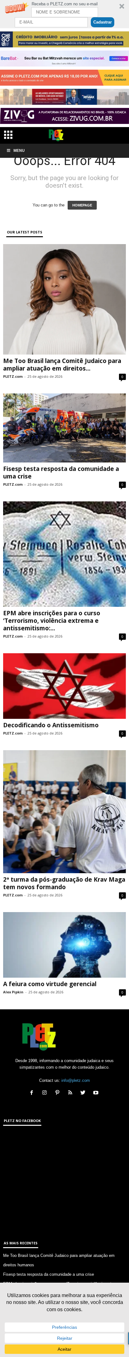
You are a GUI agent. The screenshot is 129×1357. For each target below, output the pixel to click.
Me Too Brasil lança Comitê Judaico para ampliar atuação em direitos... (62, 364)
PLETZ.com (13, 376)
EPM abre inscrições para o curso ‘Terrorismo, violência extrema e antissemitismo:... (51, 620)
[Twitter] (84, 1093)
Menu (19, 150)
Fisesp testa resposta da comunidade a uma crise (61, 472)
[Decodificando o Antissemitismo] (64, 686)
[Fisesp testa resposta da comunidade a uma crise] (64, 428)
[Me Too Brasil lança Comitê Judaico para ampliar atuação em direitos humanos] (64, 299)
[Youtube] (96, 1093)
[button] (64, 14)
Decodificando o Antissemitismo (51, 725)
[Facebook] (33, 1093)
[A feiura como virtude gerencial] (64, 945)
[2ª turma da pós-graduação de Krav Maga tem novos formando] (64, 811)
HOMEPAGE (82, 205)
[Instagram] (45, 1093)
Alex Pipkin (13, 992)
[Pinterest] (58, 1093)
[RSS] (71, 1093)
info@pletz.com (75, 1080)
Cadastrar (102, 22)
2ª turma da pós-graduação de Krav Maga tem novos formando (64, 883)
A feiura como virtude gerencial (49, 984)
